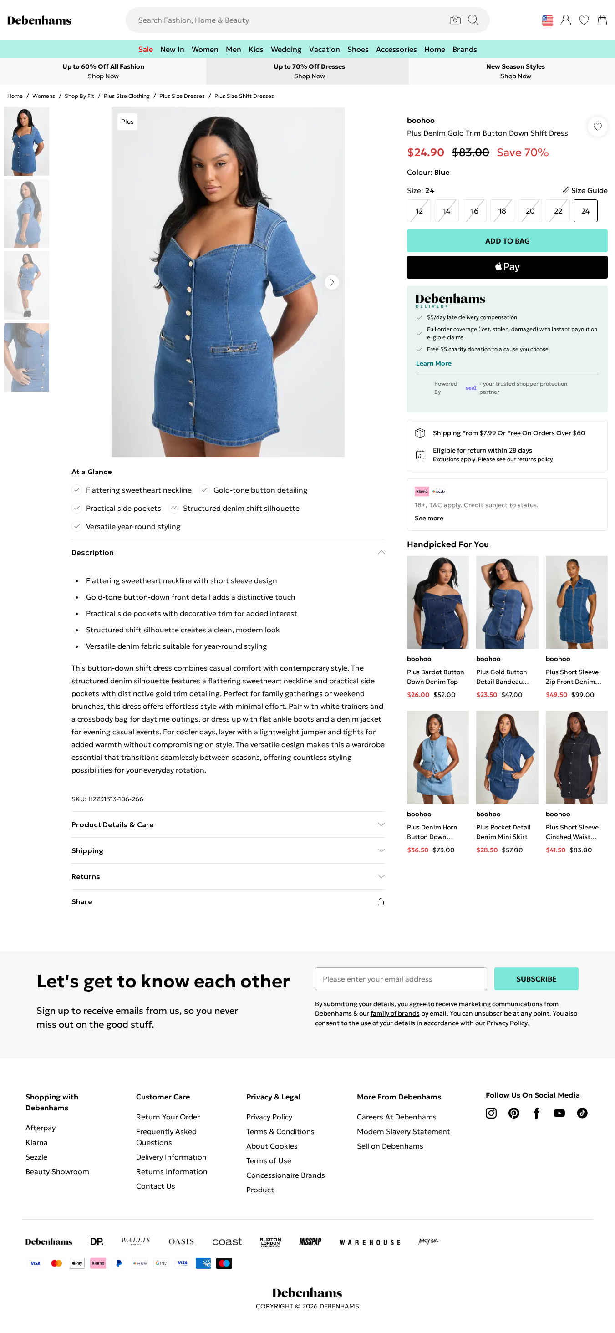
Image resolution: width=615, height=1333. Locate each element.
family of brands (395, 1013)
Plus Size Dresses (182, 95)
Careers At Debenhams (397, 1116)
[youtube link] (559, 1113)
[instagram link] (491, 1113)
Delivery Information (171, 1156)
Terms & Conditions (280, 1131)
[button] (548, 21)
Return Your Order (168, 1116)
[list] (228, 282)
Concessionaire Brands (285, 1175)
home (15, 95)
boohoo (421, 120)
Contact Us (155, 1186)
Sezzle (36, 1156)
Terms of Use (268, 1160)
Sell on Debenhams (390, 1145)
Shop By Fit (79, 95)
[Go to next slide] (332, 282)
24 (585, 210)
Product (260, 1189)
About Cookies (272, 1145)
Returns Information (172, 1171)
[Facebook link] (536, 1113)
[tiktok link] (582, 1113)
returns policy (535, 459)
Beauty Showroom (57, 1171)
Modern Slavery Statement (403, 1131)
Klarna (36, 1142)
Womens (43, 95)
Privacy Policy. (508, 1023)
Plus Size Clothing (127, 95)
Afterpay (40, 1127)
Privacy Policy (269, 1116)
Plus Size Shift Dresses (244, 95)
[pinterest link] (513, 1113)
